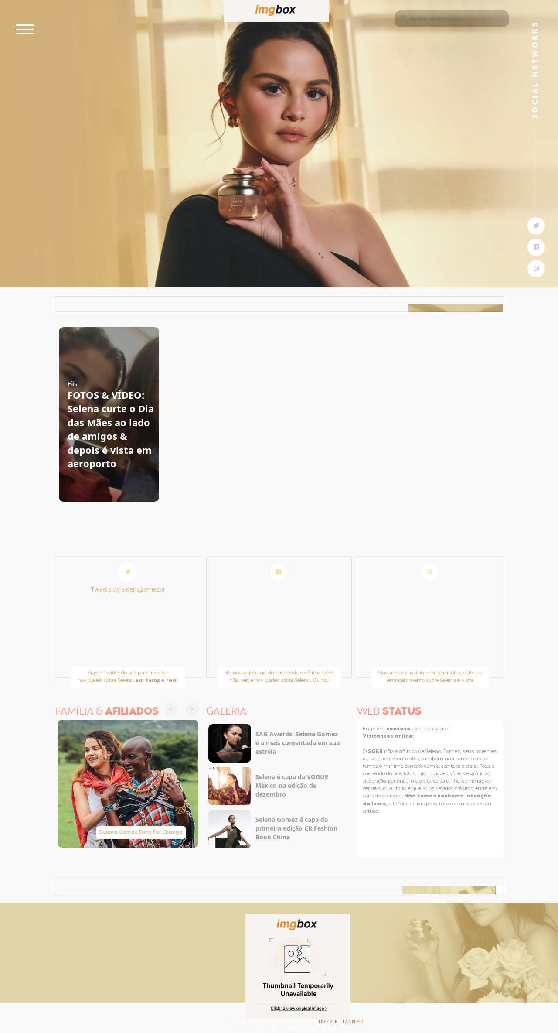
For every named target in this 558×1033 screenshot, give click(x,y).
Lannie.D (353, 1022)
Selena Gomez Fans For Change (141, 832)
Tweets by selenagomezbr (128, 589)
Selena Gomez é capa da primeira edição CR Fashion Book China (296, 828)
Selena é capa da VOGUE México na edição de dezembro (291, 785)
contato (399, 729)
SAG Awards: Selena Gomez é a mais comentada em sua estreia (297, 743)
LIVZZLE (329, 1022)
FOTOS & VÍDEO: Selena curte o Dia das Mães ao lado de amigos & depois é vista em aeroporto (111, 429)
